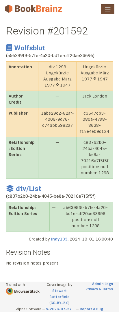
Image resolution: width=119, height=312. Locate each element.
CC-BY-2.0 (59, 303)
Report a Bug (91, 309)
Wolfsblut (29, 48)
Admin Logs (102, 284)
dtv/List (28, 189)
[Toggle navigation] (107, 9)
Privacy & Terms (99, 289)
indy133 (59, 239)
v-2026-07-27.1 (60, 309)
